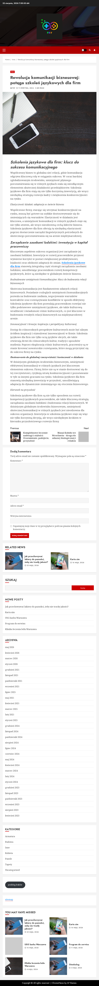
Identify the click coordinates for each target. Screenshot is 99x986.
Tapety (8, 864)
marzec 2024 (11, 770)
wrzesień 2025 (12, 686)
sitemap (9, 899)
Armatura (10, 836)
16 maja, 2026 (78, 563)
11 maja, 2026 (77, 948)
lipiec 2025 (10, 692)
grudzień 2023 (12, 787)
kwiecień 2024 (12, 765)
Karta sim (59, 561)
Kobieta (9, 853)
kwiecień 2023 (12, 815)
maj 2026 (9, 647)
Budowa (9, 841)
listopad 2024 (11, 731)
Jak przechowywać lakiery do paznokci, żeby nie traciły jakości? (14, 561)
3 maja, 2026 (76, 968)
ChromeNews (58, 982)
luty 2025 (9, 714)
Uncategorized (12, 870)
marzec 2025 (11, 709)
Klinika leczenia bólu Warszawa (21, 629)
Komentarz (16, 460)
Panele (8, 858)
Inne (12, 72)
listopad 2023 (11, 793)
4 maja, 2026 (32, 969)
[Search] (89, 50)
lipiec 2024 (10, 748)
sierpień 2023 (11, 810)
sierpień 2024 (11, 742)
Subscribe (94, 50)
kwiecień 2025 (12, 703)
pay (13, 88)
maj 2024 (9, 759)
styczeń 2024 (11, 781)
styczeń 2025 (11, 720)
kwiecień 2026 (12, 652)
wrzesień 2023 (12, 804)
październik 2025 (13, 681)
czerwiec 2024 (12, 753)
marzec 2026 (11, 658)
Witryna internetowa (20, 516)
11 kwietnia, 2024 (26, 88)
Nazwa (14, 495)
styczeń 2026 (11, 664)
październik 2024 (13, 737)
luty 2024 (9, 776)
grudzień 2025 (12, 669)
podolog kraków (15, 884)
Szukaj (11, 580)
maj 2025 (9, 697)
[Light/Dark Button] (84, 50)
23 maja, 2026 (33, 566)
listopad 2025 (11, 675)
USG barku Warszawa (16, 617)
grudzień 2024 (12, 725)
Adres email (17, 505)
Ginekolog (58, 966)
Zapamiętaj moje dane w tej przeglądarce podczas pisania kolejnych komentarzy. (46, 528)
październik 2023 (13, 798)
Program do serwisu (15, 623)
